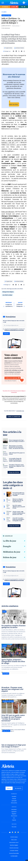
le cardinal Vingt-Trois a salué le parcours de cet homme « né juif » (14, 140)
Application (14, 811)
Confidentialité (14, 856)
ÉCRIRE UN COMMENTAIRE (14, 416)
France (4, 645)
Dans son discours (7, 212)
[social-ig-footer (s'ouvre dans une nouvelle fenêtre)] (18, 832)
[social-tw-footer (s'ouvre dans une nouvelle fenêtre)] (15, 832)
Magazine (14, 813)
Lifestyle (14, 798)
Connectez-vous (20, 411)
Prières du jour (9, 557)
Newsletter (14, 809)
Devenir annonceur (14, 848)
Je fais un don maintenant (12, 378)
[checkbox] (3, 329)
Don (14, 818)
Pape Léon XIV (6, 731)
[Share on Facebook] (13, 51)
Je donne (13, 6)
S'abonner (9, 788)
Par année (14, 826)
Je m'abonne (5, 6)
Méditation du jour (11, 552)
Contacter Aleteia (14, 850)
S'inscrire (6, 333)
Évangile (7, 546)
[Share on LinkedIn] (16, 51)
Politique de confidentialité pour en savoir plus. (14, 330)
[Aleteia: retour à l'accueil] (14, 2)
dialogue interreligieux (8, 292)
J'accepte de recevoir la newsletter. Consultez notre (14, 329)
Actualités (3, 12)
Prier (22, 6)
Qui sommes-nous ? (14, 842)
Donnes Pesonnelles (14, 853)
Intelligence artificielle (8, 701)
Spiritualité (14, 800)
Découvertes (14, 803)
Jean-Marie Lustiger (7, 295)
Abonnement (14, 816)
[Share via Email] (21, 51)
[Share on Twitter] (18, 51)
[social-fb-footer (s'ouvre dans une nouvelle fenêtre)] (12, 832)
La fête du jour (9, 541)
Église (4, 611)
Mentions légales (14, 845)
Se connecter (18, 788)
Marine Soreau (15, 26)
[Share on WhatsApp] (24, 51)
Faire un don (13, 104)
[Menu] (4, 3)
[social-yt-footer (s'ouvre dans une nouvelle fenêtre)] (9, 832)
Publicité (14, 820)
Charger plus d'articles (14, 472)
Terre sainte (6, 673)
